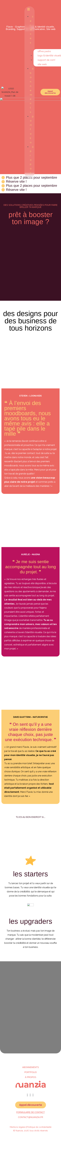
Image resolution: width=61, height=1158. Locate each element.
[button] (29, 9)
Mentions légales (17, 1127)
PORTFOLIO (30, 1072)
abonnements (30, 1067)
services (31, 29)
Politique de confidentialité (39, 1127)
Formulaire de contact (30, 1112)
